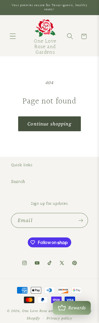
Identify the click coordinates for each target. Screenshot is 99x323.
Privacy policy (59, 318)
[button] (13, 36)
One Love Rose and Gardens (46, 310)
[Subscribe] (81, 220)
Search (18, 181)
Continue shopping (50, 124)
